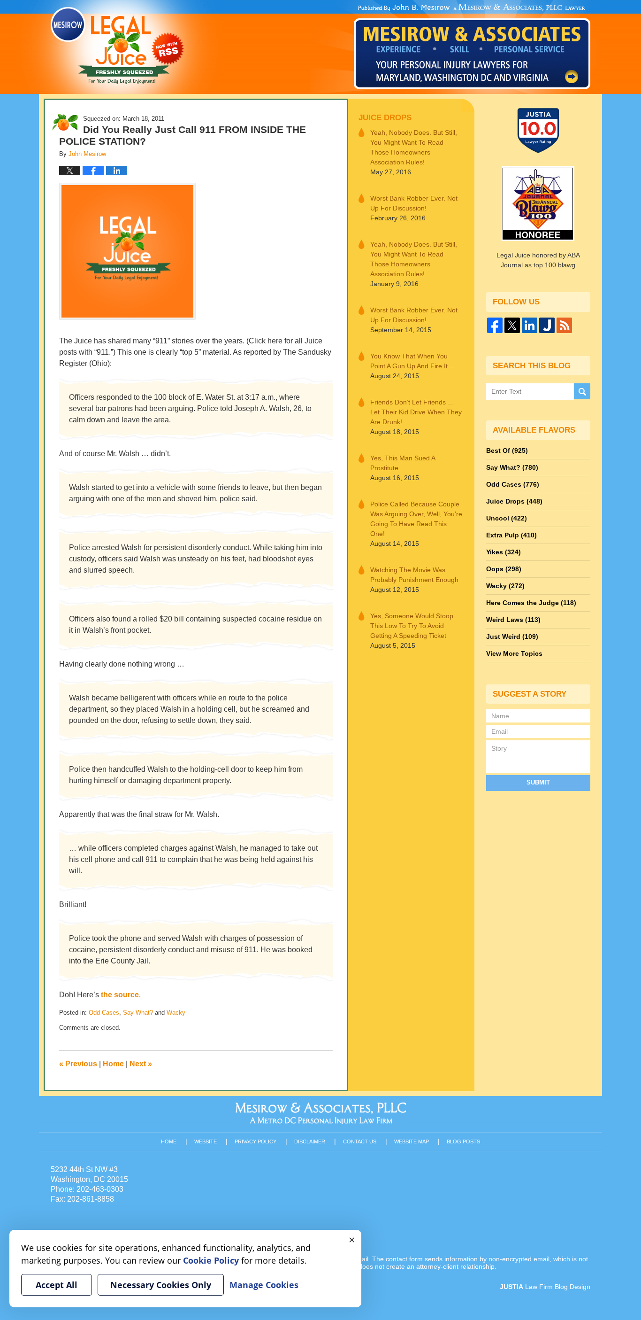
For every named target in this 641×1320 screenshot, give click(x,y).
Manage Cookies (263, 1284)
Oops (503, 569)
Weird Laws (513, 619)
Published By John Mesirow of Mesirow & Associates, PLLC (472, 46)
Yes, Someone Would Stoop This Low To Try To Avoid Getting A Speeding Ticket (411, 625)
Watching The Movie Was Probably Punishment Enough (414, 574)
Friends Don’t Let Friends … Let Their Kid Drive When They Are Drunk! (416, 412)
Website (205, 1141)
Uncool (506, 518)
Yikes (503, 552)
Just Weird (512, 636)
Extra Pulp (511, 535)
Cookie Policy (211, 1260)
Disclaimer (309, 1141)
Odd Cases (104, 1012)
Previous (78, 1064)
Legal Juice (117, 45)
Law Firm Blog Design (545, 1286)
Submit (538, 782)
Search (582, 391)
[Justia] (547, 325)
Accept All (56, 1284)
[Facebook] (495, 325)
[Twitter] (512, 325)
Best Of (507, 450)
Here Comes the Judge (531, 602)
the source (120, 995)
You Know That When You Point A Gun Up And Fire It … (413, 361)
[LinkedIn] (529, 325)
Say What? (138, 1012)
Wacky (176, 1012)
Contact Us (359, 1141)
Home (113, 1064)
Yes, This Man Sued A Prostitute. (402, 463)
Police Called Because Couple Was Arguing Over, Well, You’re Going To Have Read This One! (416, 518)
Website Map (411, 1141)
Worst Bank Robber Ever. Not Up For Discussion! (414, 203)
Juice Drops (385, 117)
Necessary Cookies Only (160, 1284)
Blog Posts (463, 1141)
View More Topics (514, 653)
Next (141, 1064)
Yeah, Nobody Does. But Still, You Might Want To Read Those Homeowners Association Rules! (413, 147)
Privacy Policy (255, 1141)
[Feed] (564, 325)
